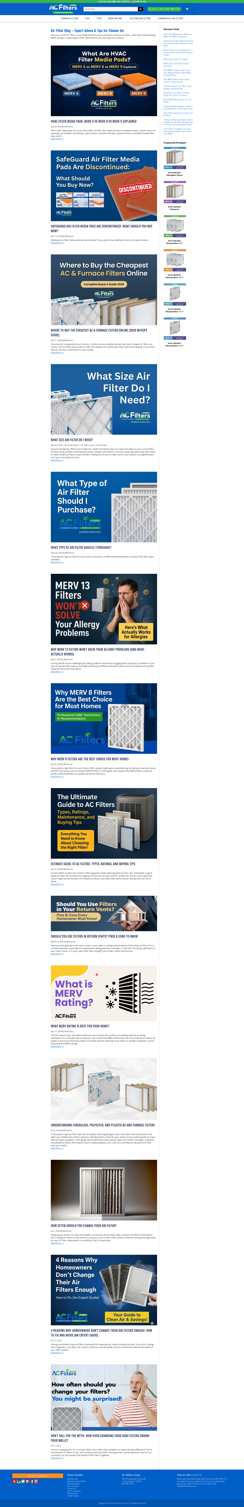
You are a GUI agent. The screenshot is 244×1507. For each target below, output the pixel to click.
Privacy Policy (72, 1493)
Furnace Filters (69, 18)
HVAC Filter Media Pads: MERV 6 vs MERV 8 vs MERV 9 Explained (93, 121)
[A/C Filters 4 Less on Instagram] (19, 1482)
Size (87, 18)
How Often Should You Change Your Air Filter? (84, 1225)
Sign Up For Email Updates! (37, 1476)
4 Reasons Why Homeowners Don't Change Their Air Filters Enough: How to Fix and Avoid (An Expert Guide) (178, 122)
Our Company (73, 1486)
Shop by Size (72, 1479)
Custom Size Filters (140, 18)
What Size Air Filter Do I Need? (72, 439)
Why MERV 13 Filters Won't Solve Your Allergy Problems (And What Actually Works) (177, 72)
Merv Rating (115, 18)
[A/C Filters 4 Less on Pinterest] (27, 1482)
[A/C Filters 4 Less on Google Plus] (12, 1487)
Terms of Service (74, 1491)
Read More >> (57, 138)
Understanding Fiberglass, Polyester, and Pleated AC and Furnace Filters (103, 1125)
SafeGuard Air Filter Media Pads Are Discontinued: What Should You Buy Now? (178, 43)
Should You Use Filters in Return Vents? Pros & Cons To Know (94, 936)
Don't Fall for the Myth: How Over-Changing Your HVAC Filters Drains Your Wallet (177, 131)
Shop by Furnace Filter (76, 1481)
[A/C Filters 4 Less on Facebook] (31, 1482)
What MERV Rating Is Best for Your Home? (80, 1026)
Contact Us (71, 1488)
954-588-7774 (127, 1483)
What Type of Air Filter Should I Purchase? (81, 547)
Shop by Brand (73, 1483)
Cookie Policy (72, 1496)
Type (98, 18)
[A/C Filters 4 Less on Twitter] (23, 1482)
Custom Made (104, 2)
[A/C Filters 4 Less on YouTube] (36, 1482)
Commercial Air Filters (170, 18)
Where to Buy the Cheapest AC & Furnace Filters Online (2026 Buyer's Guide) (178, 52)
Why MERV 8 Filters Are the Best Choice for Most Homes (90, 758)
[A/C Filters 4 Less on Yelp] (14, 1482)
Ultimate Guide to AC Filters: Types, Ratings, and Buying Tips (93, 863)
